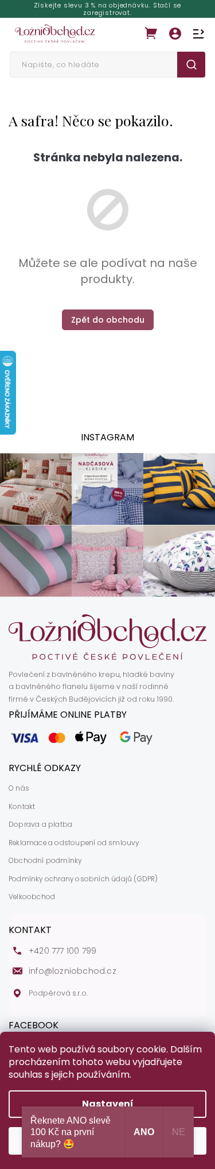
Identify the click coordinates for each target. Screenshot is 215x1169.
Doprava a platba (40, 824)
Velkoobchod (32, 896)
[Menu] (198, 34)
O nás (19, 788)
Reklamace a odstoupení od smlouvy (74, 842)
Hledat (191, 65)
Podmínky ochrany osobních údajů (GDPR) (83, 879)
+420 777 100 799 (62, 951)
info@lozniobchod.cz (72, 971)
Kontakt (22, 806)
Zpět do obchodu (107, 320)
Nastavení (108, 1103)
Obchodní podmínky (45, 860)
